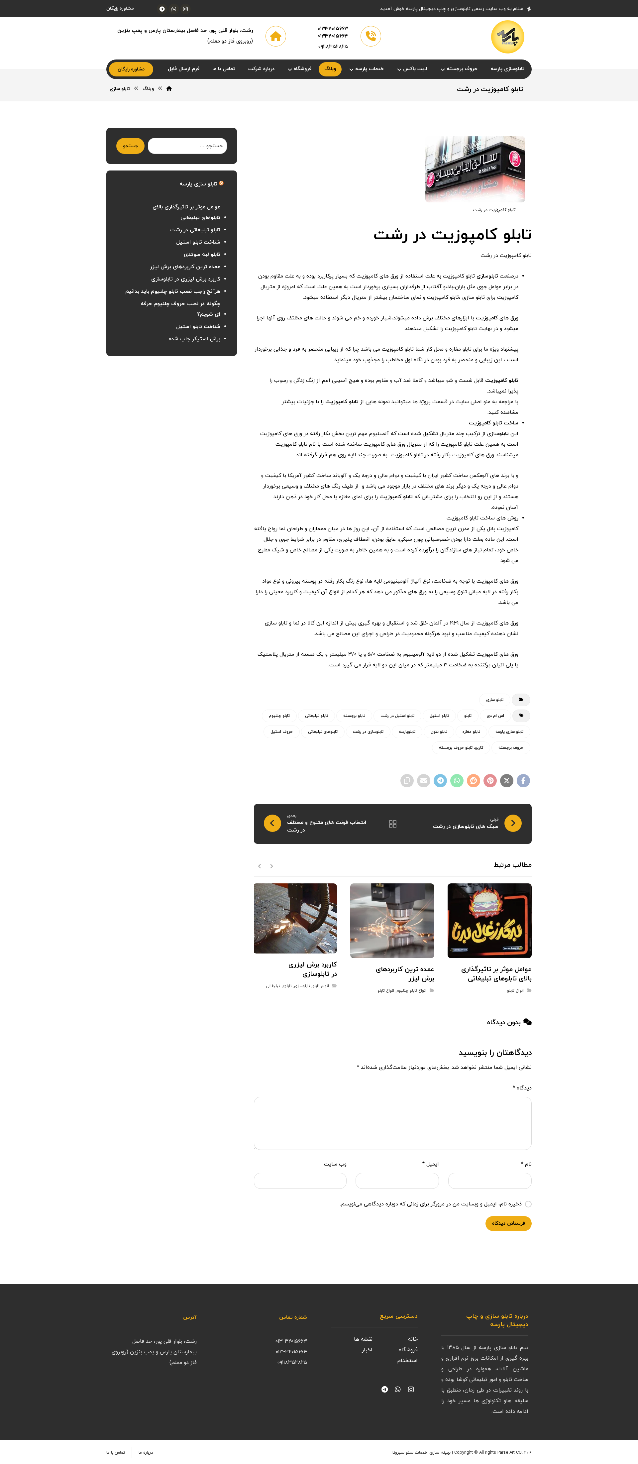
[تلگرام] (162, 9)
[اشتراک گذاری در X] (506, 780)
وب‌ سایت (335, 1164)
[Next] (260, 865)
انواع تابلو (515, 990)
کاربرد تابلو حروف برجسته (461, 747)
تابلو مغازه (471, 731)
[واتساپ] (173, 9)
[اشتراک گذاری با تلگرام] (440, 780)
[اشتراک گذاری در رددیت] (473, 780)
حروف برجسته (510, 747)
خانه (413, 1339)
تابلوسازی (487, 276)
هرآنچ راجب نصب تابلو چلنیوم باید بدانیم (172, 291)
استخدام (407, 1360)
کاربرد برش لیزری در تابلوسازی (185, 279)
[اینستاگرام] (185, 9)
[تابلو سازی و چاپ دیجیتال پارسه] (507, 37)
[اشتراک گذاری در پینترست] (490, 780)
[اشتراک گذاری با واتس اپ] (457, 780)
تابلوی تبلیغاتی (279, 986)
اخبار (367, 1350)
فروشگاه (408, 1350)
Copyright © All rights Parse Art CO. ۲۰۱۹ (493, 1453)
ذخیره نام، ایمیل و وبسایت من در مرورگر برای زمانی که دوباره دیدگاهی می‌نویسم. (431, 1204)
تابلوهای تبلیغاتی (323, 731)
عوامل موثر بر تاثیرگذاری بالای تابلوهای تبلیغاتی (186, 212)
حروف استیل (281, 731)
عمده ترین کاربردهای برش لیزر (185, 267)
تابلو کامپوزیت (501, 380)
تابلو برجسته (354, 716)
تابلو (504, 433)
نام (526, 1164)
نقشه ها (363, 1339)
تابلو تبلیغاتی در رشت (195, 230)
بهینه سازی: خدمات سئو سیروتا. (421, 1453)
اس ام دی (495, 716)
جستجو (130, 146)
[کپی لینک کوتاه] (407, 780)
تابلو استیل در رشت (397, 716)
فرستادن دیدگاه (508, 1223)
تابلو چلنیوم (279, 716)
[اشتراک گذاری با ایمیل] (423, 780)
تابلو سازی (494, 700)
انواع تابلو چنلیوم (411, 990)
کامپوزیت (487, 318)
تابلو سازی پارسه (509, 731)
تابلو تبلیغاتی (316, 716)
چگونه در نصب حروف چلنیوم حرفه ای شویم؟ (180, 309)
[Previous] (271, 865)
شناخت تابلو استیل (198, 242)
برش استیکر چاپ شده (194, 339)
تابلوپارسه (407, 731)
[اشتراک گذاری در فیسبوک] (523, 780)
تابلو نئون (439, 731)
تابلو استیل (439, 716)
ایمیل (430, 1164)
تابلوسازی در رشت (368, 731)
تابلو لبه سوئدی (202, 254)
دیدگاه (522, 1088)
